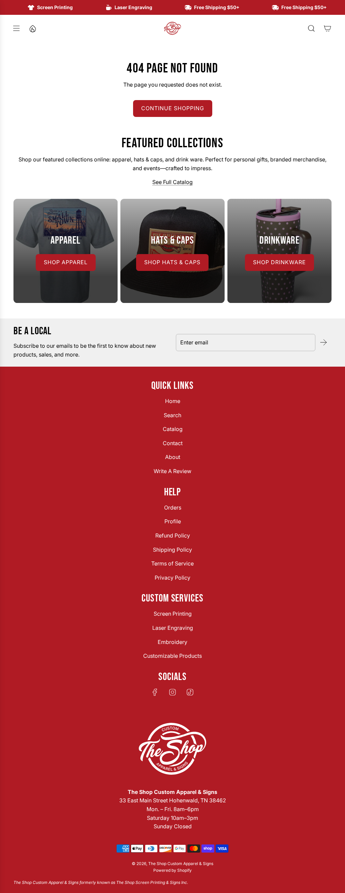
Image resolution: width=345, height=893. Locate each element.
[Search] (311, 28)
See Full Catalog (172, 182)
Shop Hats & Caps (172, 262)
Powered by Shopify (172, 870)
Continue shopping (172, 108)
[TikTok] (190, 692)
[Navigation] (16, 28)
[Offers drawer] (32, 28)
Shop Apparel (66, 262)
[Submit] (323, 342)
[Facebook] (155, 692)
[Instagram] (172, 692)
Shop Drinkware (279, 262)
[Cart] (327, 28)
